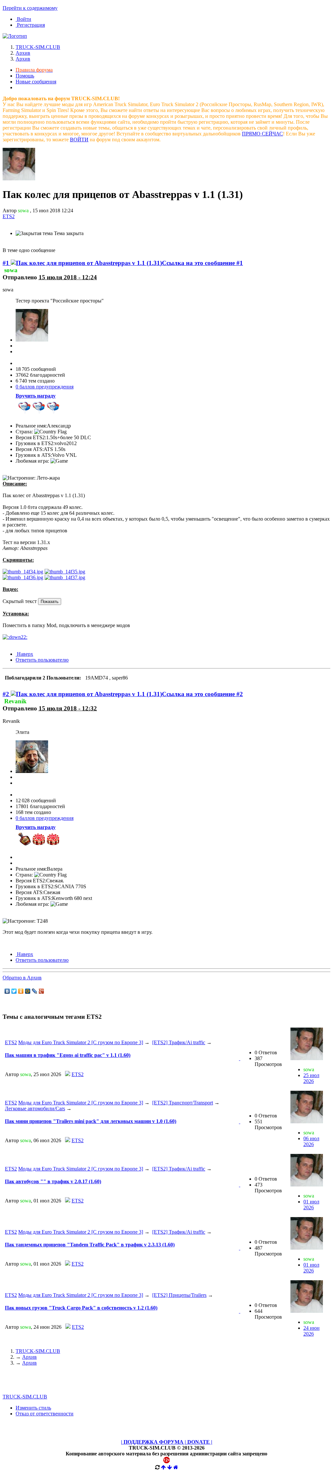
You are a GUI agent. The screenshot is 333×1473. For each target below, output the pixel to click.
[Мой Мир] (27, 991)
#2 (7, 694)
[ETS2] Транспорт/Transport (182, 1102)
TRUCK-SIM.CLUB (38, 1351)
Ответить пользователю (42, 660)
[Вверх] (163, 1467)
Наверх (24, 654)
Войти (23, 19)
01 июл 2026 (311, 1204)
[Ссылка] (23, 571)
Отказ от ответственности (44, 1413)
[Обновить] (157, 1467)
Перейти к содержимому (30, 8)
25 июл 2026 (311, 1078)
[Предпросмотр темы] (239, 1058)
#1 (7, 263)
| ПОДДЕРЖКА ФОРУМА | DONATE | (166, 1442)
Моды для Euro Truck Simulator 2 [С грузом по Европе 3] (80, 1042)
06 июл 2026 (311, 1141)
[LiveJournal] (34, 991)
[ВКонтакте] (7, 991)
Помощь (25, 75)
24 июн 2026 (311, 1331)
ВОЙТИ (79, 139)
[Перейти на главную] (175, 1467)
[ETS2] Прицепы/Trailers (179, 1295)
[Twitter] (14, 991)
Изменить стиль (33, 1407)
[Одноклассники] (21, 991)
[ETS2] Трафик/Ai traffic (178, 1042)
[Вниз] (169, 1467)
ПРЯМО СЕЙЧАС (262, 133)
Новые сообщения (36, 81)
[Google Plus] (41, 991)
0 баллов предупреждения (44, 386)
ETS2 (11, 1042)
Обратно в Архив (22, 977)
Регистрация (30, 25)
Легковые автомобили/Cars (35, 1108)
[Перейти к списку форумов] (15, 36)
